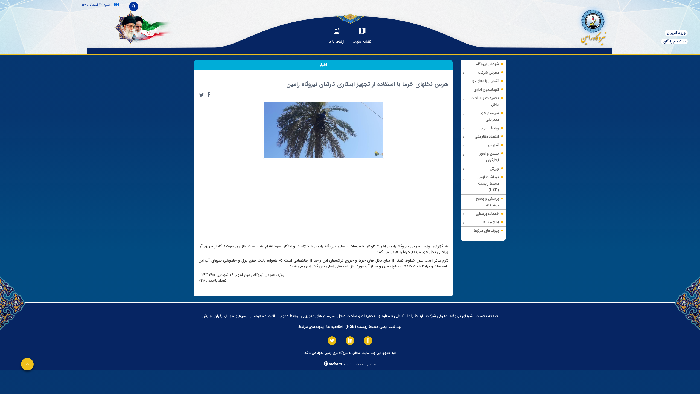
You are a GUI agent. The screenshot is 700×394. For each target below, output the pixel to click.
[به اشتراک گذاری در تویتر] (201, 95)
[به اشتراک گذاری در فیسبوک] (208, 95)
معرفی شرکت (436, 316)
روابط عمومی (288, 316)
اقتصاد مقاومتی (262, 316)
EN (116, 5)
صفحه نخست (487, 316)
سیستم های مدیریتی (318, 316)
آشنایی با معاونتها (391, 316)
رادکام (347, 364)
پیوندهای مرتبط (311, 327)
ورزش (207, 316)
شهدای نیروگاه (461, 316)
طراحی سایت (366, 364)
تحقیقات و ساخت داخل (356, 316)
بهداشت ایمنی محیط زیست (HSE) (373, 327)
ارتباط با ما (415, 316)
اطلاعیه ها (334, 327)
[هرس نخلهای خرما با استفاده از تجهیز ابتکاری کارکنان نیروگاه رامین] (323, 129)
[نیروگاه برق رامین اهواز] (570, 25)
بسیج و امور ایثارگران (231, 316)
